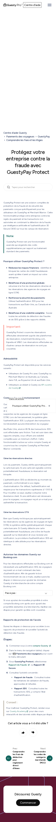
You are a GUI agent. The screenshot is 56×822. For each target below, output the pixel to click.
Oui (23, 732)
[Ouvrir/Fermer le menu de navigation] (50, 5)
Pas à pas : (10, 593)
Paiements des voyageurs (20, 136)
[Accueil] (13, 5)
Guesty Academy (18, 711)
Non (33, 732)
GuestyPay (44, 136)
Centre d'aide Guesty (15, 132)
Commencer (28, 802)
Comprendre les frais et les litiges (24, 140)
